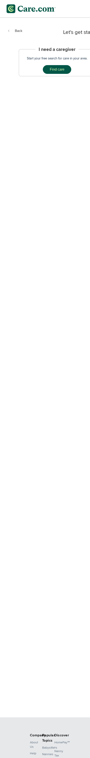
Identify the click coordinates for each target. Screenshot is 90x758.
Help (33, 753)
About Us (33, 744)
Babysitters (45, 747)
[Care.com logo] (31, 8)
